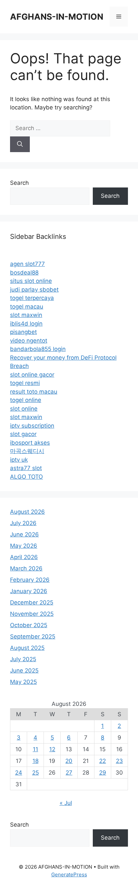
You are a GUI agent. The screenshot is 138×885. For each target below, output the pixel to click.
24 (18, 772)
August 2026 (27, 511)
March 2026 (26, 568)
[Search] (20, 144)
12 (52, 749)
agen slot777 (27, 264)
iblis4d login (26, 323)
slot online (24, 408)
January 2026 (28, 591)
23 (119, 761)
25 (35, 772)
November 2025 (32, 613)
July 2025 (23, 659)
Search (19, 182)
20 (68, 761)
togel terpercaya (32, 298)
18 (35, 761)
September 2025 (32, 636)
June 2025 (24, 670)
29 (102, 772)
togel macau (26, 306)
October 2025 (28, 625)
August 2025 (27, 647)
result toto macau (33, 391)
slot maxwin (26, 315)
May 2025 (23, 682)
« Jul (66, 803)
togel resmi (25, 383)
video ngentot (28, 340)
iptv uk (19, 459)
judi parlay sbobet (34, 289)
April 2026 (24, 557)
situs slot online (31, 281)
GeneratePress (69, 874)
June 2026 (24, 534)
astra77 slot (26, 468)
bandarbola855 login (38, 349)
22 (102, 761)
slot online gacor (32, 374)
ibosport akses (30, 442)
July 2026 (23, 523)
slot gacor (23, 434)
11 (35, 749)
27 (69, 772)
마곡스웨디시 (27, 451)
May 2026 (23, 545)
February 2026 (30, 579)
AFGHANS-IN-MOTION (56, 17)
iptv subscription (32, 425)
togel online (25, 400)
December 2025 (31, 602)
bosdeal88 (24, 272)
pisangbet (23, 332)
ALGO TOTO (26, 476)
